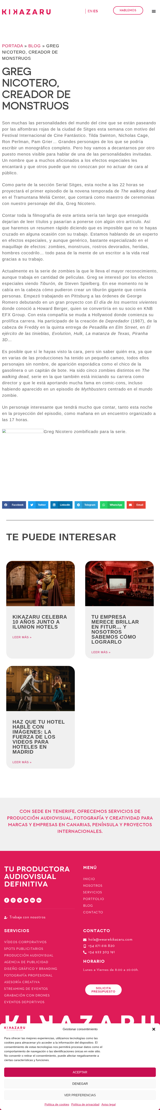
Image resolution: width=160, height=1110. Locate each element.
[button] (154, 1029)
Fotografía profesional (28, 975)
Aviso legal (108, 1104)
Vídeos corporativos (25, 942)
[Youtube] (26, 900)
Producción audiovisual (29, 955)
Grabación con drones (27, 995)
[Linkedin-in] (32, 900)
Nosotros (92, 886)
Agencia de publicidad (26, 962)
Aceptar (80, 1072)
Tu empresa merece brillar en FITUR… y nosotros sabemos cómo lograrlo (115, 629)
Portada (12, 46)
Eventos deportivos (24, 1002)
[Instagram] (13, 900)
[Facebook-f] (6, 900)
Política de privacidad (85, 1104)
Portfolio (93, 899)
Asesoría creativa (22, 982)
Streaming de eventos (26, 989)
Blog (34, 46)
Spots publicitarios (23, 949)
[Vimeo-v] (19, 900)
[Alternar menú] (154, 11)
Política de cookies (57, 1104)
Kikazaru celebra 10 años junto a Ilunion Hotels (39, 622)
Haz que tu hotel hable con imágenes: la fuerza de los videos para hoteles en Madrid (38, 737)
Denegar (80, 1083)
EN (90, 11)
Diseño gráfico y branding (30, 969)
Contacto (93, 912)
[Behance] (38, 900)
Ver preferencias (80, 1095)
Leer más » (22, 637)
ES (95, 11)
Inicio (89, 879)
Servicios (92, 892)
